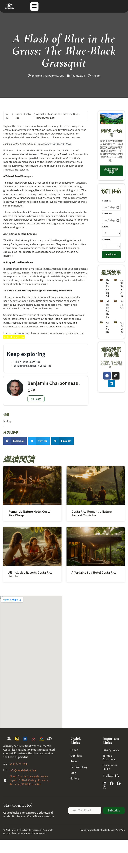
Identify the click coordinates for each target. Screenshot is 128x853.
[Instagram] (116, 376)
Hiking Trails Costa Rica (58, 144)
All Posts (36, 398)
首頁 (7, 115)
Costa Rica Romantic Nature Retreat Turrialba (92, 513)
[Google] (119, 783)
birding (7, 421)
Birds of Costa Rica (23, 115)
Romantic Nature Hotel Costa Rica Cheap (29, 513)
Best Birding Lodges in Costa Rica (33, 365)
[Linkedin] (111, 383)
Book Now (111, 254)
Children (106, 239)
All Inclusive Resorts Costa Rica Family (30, 574)
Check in (106, 200)
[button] (15, 441)
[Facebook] (107, 376)
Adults (105, 226)
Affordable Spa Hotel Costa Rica (94, 572)
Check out (107, 213)
